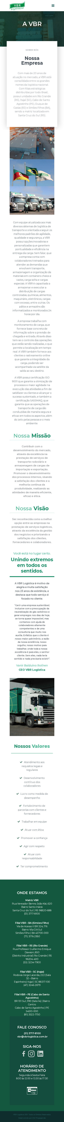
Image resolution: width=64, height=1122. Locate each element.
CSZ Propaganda (39, 1118)
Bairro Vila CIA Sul (32, 929)
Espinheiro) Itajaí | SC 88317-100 (32, 981)
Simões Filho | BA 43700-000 (32, 933)
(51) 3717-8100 (32, 913)
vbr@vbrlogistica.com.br (32, 1036)
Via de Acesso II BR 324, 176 (32, 926)
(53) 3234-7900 (32, 962)
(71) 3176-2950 (32, 936)
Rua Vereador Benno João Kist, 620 (32, 903)
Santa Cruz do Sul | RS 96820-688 (32, 910)
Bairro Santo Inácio (32, 907)
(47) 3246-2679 (32, 985)
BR (16, 1001)
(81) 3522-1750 (32, 1014)
